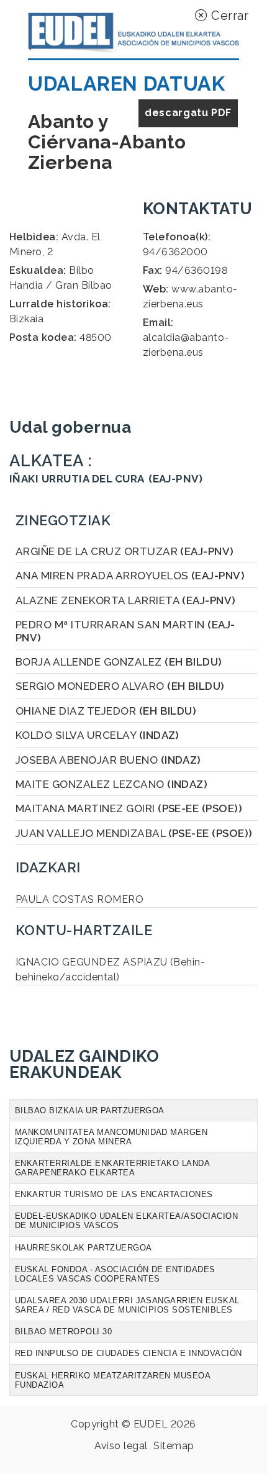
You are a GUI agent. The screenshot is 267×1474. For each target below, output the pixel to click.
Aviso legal (120, 1446)
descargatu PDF (188, 113)
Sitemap (173, 1446)
